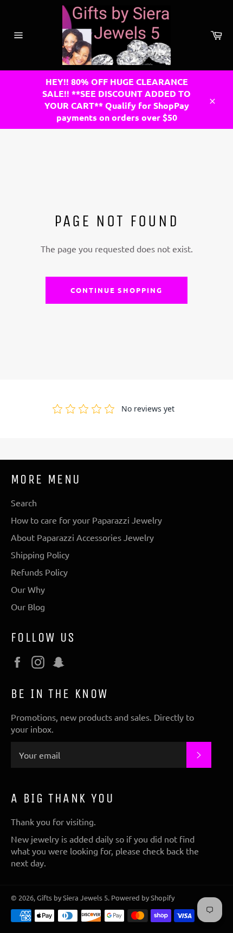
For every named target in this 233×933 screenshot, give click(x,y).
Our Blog (28, 606)
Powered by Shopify (142, 897)
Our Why (28, 589)
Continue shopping (116, 290)
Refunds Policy (39, 571)
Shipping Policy (40, 554)
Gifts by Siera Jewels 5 (72, 897)
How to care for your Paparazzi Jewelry (86, 519)
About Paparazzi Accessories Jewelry (82, 537)
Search (24, 502)
